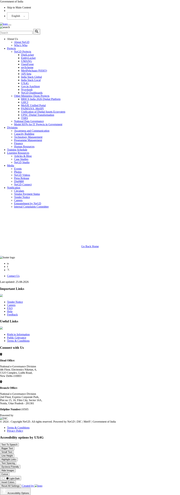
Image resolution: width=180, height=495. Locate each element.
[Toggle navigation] (9, 24)
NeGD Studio (22, 162)
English (16, 15)
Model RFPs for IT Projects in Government (38, 124)
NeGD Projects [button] (22, 51)
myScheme (27, 67)
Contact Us (13, 275)
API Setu (26, 73)
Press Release (21, 178)
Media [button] (10, 165)
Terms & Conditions (18, 340)
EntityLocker (28, 57)
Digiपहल (19, 181)
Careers (18, 200)
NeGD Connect (23, 184)
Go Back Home (90, 246)
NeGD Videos (22, 174)
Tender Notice (22, 197)
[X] (8, 269)
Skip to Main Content (19, 7)
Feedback (12, 314)
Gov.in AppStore (30, 86)
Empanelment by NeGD (27, 203)
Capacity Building (24, 133)
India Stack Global (31, 76)
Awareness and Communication (31, 130)
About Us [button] (12, 38)
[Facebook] (7, 266)
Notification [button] (13, 187)
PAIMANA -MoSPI (32, 108)
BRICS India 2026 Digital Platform (40, 99)
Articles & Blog (23, 156)
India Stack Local (31, 80)
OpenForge (27, 64)
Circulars (19, 190)
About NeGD (21, 42)
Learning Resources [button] (18, 152)
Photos (18, 171)
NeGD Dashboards (32, 92)
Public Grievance (16, 337)
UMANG (26, 61)
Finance (18, 143)
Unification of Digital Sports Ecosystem (43, 111)
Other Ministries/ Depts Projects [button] (31, 95)
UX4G (25, 83)
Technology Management (28, 137)
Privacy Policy (15, 430)
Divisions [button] (12, 127)
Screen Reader (15, 10)
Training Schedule (17, 149)
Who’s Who (20, 45)
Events (18, 168)
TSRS (24, 118)
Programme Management (28, 140)
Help (9, 311)
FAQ (10, 308)
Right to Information (18, 334)
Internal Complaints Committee (31, 206)
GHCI (24, 102)
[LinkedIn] (8, 263)
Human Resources (24, 146)
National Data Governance (29, 121)
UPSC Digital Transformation (37, 114)
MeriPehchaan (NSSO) (34, 70)
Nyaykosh (27, 89)
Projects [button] (11, 48)
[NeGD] (4, 23)
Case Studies (21, 159)
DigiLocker (27, 54)
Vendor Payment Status (27, 193)
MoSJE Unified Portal (33, 105)
